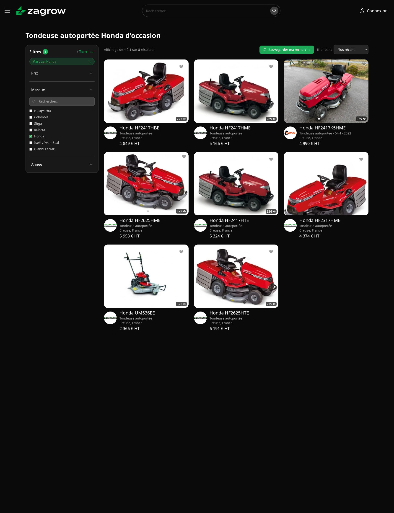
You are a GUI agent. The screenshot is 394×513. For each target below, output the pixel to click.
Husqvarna (42, 110)
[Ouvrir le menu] (7, 10)
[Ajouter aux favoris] (364, 64)
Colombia (41, 117)
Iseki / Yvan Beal (46, 142)
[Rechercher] (274, 11)
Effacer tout (86, 51)
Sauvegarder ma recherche (289, 49)
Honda (39, 136)
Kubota (39, 130)
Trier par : (324, 49)
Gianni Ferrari (44, 149)
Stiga (38, 123)
